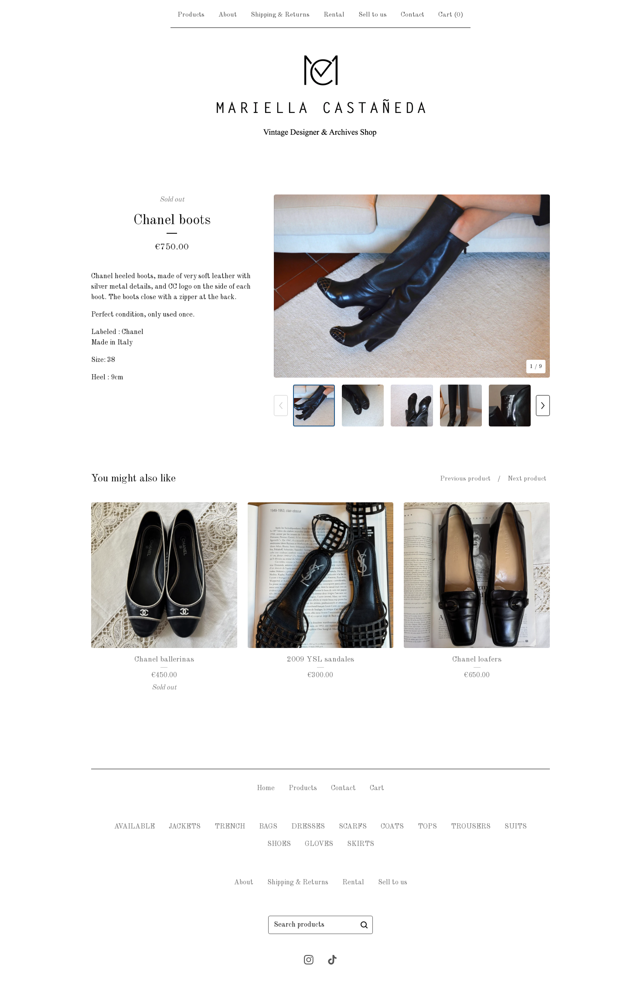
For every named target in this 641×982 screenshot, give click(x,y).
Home (266, 788)
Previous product (465, 479)
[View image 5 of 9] (510, 405)
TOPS (427, 826)
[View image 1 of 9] (314, 405)
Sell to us (372, 15)
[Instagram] (308, 959)
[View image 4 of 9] (461, 405)
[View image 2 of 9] (363, 405)
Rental (334, 15)
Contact (412, 15)
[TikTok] (332, 959)
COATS (392, 826)
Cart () (451, 15)
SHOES (279, 844)
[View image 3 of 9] (412, 405)
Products (191, 15)
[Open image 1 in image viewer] (412, 286)
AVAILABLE (134, 826)
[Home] (320, 95)
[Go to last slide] (286, 286)
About (227, 15)
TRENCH (230, 826)
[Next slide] (538, 286)
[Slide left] (281, 405)
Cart (377, 788)
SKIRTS (360, 844)
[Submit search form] (364, 925)
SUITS (516, 826)
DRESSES (308, 826)
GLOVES (319, 844)
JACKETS (185, 826)
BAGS (268, 826)
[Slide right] (543, 405)
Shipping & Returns (280, 15)
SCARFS (353, 826)
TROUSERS (471, 826)
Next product (527, 479)
